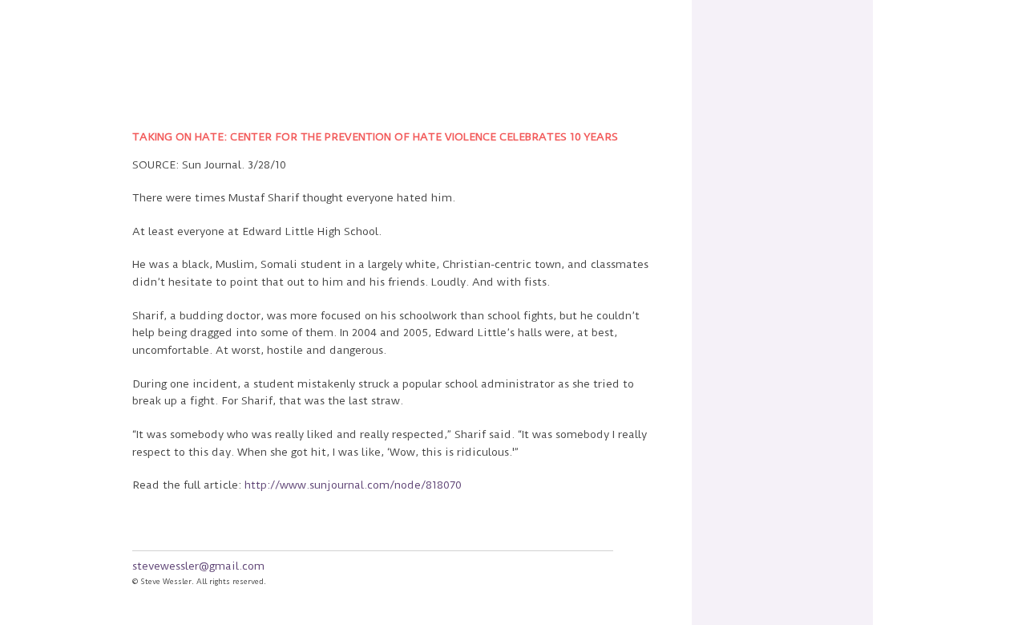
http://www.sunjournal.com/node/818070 (353, 484)
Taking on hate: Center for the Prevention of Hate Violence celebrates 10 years (375, 136)
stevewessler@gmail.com (198, 565)
